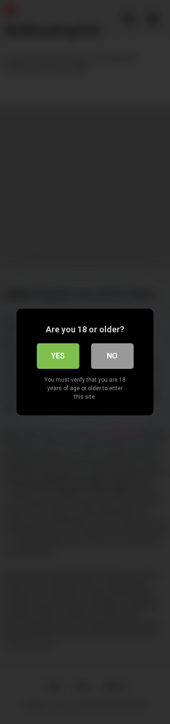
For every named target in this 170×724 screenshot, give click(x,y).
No (112, 355)
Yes (58, 355)
